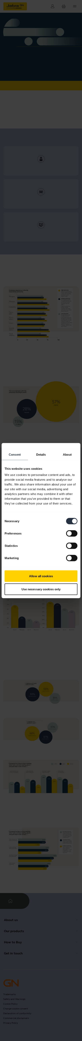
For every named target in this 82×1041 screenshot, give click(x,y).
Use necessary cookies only (41, 589)
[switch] (71, 533)
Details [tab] (41, 454)
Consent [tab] (15, 454)
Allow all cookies (41, 576)
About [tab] (67, 454)
